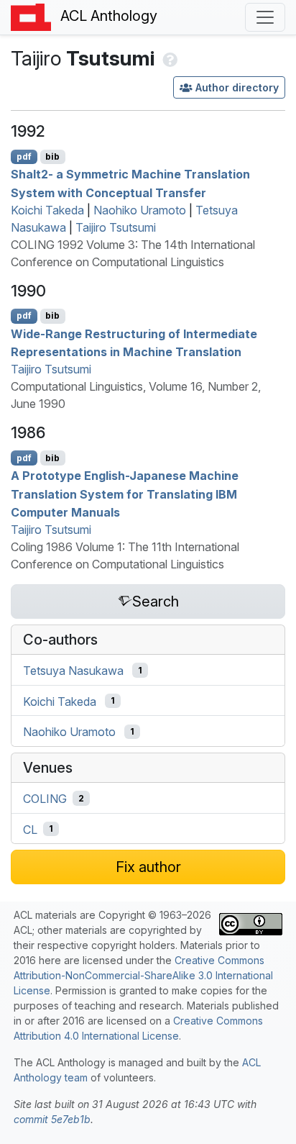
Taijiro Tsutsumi (115, 227)
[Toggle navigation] (265, 17)
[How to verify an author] (168, 58)
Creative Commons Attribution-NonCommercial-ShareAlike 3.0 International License (143, 975)
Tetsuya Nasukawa (73, 670)
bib (52, 156)
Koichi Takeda (47, 210)
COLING (45, 798)
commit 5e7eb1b (52, 1119)
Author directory (237, 87)
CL (30, 829)
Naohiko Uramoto (139, 210)
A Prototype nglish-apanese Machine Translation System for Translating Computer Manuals (125, 493)
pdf (24, 156)
